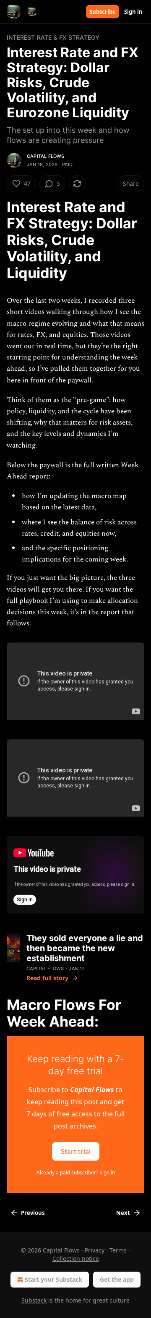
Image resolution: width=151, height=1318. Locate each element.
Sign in (133, 11)
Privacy (94, 1250)
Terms (118, 1250)
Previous (32, 1213)
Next (123, 1213)
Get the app (117, 1279)
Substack (34, 1300)
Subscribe (102, 11)
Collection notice (75, 1258)
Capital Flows (46, 156)
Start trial (76, 1151)
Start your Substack (53, 1279)
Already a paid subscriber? (75, 1172)
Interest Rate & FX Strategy (53, 37)
